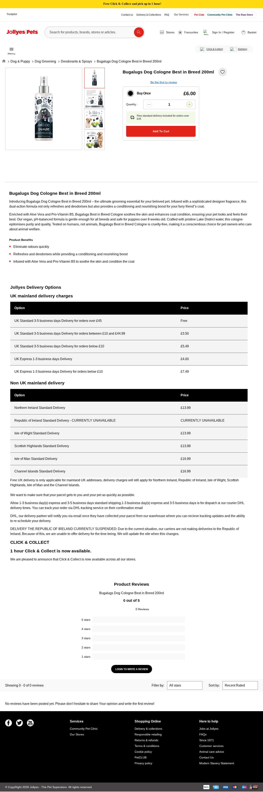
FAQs (202, 734)
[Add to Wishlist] (222, 72)
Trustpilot (12, 14)
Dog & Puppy (20, 61)
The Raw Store (244, 14)
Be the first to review (163, 82)
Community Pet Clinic (220, 14)
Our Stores (77, 734)
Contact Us (206, 757)
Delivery (242, 49)
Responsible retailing (148, 734)
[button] (219, 32)
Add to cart (161, 131)
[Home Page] (22, 32)
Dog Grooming (45, 61)
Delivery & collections (148, 728)
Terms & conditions (147, 746)
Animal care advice (211, 751)
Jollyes (34, 787)
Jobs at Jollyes (208, 728)
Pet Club (199, 14)
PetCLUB (140, 757)
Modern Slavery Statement (216, 763)
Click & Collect (214, 49)
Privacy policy (143, 763)
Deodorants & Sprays (76, 61)
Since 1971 (206, 740)
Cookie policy (143, 751)
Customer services (211, 746)
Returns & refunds (146, 740)
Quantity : (132, 104)
